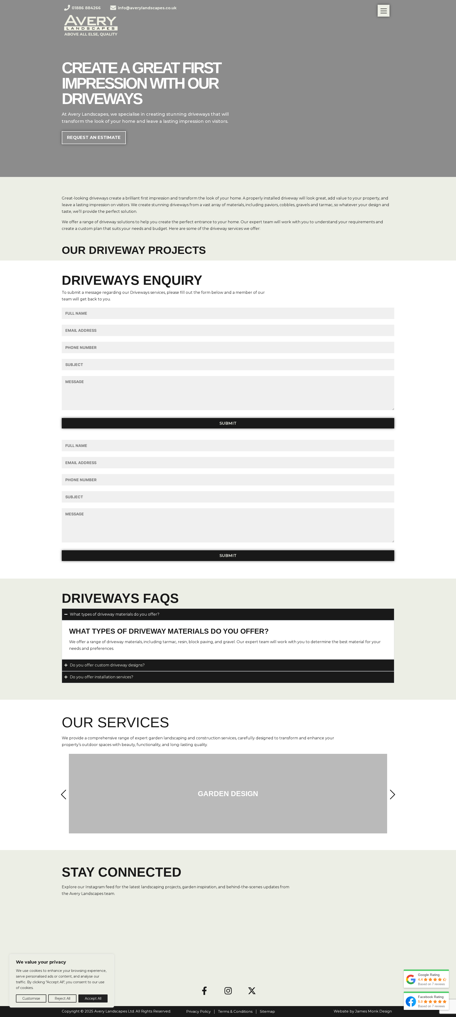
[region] (62, 980)
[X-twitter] (251, 990)
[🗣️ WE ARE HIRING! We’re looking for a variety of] (311, 958)
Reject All (62, 998)
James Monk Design (373, 1011)
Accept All (93, 998)
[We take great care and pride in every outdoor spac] (89, 926)
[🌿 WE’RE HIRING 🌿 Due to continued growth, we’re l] (144, 926)
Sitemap (267, 1011)
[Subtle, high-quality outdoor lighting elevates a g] (255, 926)
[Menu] (384, 11)
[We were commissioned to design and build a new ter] (311, 926)
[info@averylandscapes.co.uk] (113, 8)
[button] (64, 795)
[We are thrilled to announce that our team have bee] (366, 926)
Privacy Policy (198, 1011)
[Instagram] (228, 990)
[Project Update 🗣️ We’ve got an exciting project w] (366, 958)
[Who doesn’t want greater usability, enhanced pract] (255, 958)
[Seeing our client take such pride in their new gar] (200, 926)
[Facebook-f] (204, 990)
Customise (31, 998)
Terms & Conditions (235, 1011)
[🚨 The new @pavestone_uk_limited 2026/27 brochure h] (144, 958)
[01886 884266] (67, 8)
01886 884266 (86, 8)
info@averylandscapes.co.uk (147, 8)
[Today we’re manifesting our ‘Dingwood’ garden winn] (200, 958)
